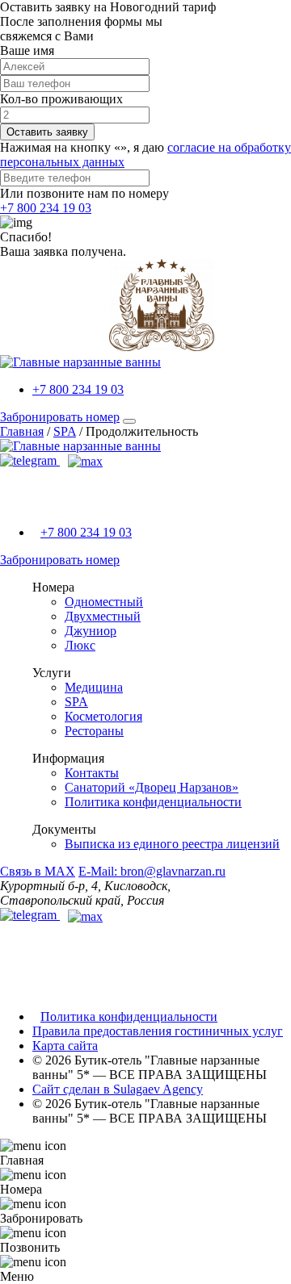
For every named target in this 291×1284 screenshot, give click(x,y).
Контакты (92, 773)
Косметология (103, 716)
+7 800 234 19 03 (45, 208)
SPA (76, 702)
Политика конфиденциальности (153, 802)
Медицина (94, 687)
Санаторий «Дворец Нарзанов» (151, 787)
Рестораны (94, 731)
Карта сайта (65, 1045)
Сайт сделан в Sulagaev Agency (117, 1089)
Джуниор (90, 631)
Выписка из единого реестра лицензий (172, 844)
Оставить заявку (47, 132)
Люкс (80, 645)
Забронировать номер (60, 417)
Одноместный (104, 602)
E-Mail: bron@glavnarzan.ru (152, 871)
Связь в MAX (37, 871)
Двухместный (103, 616)
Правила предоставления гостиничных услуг (157, 1031)
